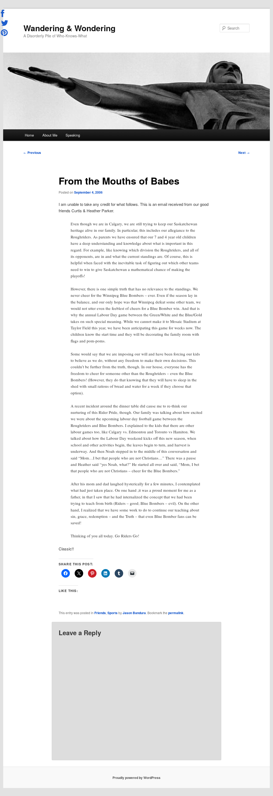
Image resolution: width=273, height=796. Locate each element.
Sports (112, 612)
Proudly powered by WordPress (136, 777)
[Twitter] (5, 23)
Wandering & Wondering (69, 28)
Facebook (5, 14)
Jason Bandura (134, 612)
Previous (32, 152)
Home (29, 135)
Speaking (73, 135)
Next (244, 152)
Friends (100, 612)
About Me (49, 135)
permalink (175, 612)
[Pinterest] (5, 33)
